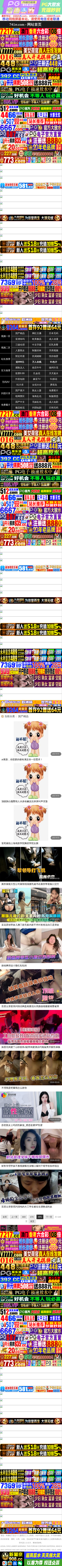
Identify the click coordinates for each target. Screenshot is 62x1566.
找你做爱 (53, 356)
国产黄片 (20, 390)
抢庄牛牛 (36, 367)
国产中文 (20, 402)
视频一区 (5, 336)
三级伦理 (20, 345)
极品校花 (20, 407)
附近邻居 (20, 356)
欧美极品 (36, 339)
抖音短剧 (20, 379)
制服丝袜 (36, 350)
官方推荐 (5, 370)
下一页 (49, 1217)
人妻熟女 (20, 350)
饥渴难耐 (36, 356)
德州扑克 (53, 367)
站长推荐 (5, 359)
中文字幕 (36, 345)
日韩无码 (53, 407)
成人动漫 (53, 339)
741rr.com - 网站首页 (25, 24)
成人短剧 (53, 402)
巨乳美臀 (53, 345)
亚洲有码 (20, 339)
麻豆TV (37, 379)
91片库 (20, 385)
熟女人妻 (36, 390)
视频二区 (5, 347)
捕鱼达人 (20, 367)
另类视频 (53, 350)
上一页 (14, 1217)
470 (32, 1217)
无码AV (6, 382)
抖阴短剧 (36, 407)
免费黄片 (53, 390)
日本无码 (53, 333)
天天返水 (53, 373)
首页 (5, 1217)
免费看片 (5, 405)
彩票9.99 (20, 373)
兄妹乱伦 (36, 402)
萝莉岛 (53, 385)
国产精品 (20, 333)
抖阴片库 (5, 393)
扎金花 (36, 373)
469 (24, 1217)
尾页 (32, 1221)
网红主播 (36, 333)
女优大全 (36, 385)
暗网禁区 (20, 396)
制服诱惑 (53, 396)
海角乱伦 (36, 396)
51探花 (53, 379)
